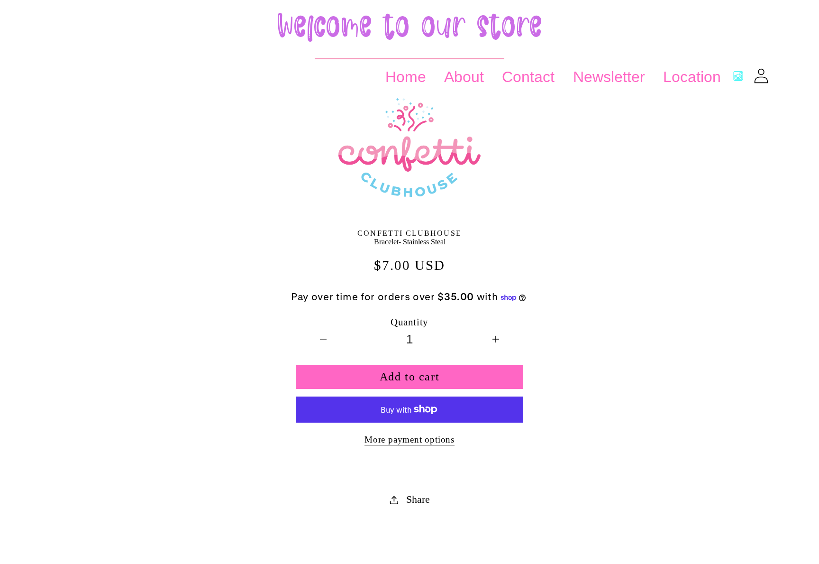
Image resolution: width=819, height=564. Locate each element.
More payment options (409, 439)
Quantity (409, 321)
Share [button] (418, 499)
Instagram (738, 75)
